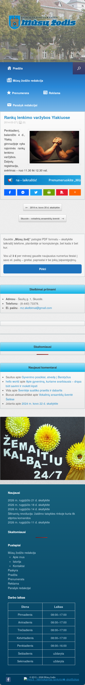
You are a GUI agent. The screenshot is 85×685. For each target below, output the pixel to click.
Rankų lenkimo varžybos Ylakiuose (37, 117)
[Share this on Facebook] (10, 192)
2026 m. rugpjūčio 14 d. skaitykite (29, 509)
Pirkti (42, 269)
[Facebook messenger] (23, 192)
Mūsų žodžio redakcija (22, 553)
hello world (12, 381)
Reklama (13, 583)
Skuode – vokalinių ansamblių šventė (42, 218)
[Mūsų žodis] (42, 22)
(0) (24, 122)
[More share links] (75, 192)
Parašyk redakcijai (19, 588)
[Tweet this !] (36, 192)
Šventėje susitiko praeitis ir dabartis (40, 390)
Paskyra (13, 570)
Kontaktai (19, 566)
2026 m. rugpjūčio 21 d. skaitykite (29, 500)
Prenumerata (16, 579)
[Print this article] (49, 192)
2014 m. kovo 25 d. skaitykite (42, 207)
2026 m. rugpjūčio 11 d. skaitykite (29, 522)
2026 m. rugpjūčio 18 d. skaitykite (29, 505)
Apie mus (19, 557)
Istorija (17, 561)
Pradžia (12, 575)
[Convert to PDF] (62, 192)
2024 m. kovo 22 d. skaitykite (40, 403)
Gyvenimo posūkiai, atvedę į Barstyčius (46, 377)
